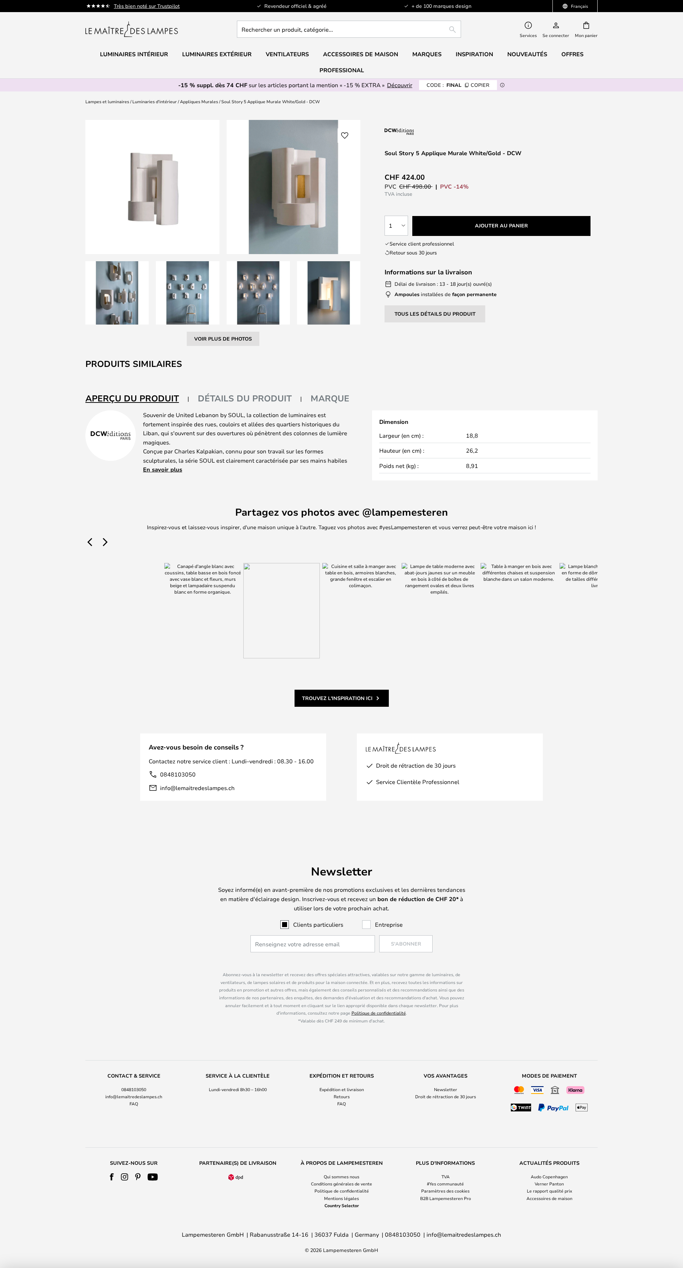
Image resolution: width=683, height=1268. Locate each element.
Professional (341, 70)
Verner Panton (549, 1184)
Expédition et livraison (341, 1089)
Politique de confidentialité (378, 1013)
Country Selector (341, 1205)
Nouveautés (527, 54)
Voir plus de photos (223, 338)
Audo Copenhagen (549, 1176)
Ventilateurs (287, 54)
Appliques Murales (199, 101)
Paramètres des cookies (445, 1191)
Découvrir (399, 85)
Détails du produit (245, 398)
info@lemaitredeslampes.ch (197, 787)
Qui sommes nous (341, 1176)
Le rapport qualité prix (549, 1191)
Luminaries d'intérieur (154, 101)
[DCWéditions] (420, 131)
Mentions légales (341, 1198)
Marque (330, 398)
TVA (445, 1176)
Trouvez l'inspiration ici (337, 698)
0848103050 (178, 774)
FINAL (458, 84)
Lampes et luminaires (107, 101)
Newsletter (445, 1089)
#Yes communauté (445, 1184)
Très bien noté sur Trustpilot (147, 5)
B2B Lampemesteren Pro (445, 1198)
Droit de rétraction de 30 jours (445, 1096)
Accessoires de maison (549, 1198)
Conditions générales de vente (341, 1184)
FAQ (133, 1103)
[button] (117, 293)
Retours (342, 1096)
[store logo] (131, 29)
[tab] (137, 398)
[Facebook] (112, 1176)
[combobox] (349, 29)
